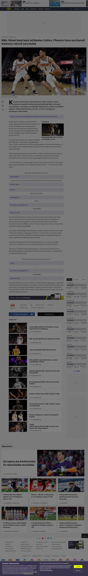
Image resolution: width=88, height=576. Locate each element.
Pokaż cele (78, 570)
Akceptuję (78, 566)
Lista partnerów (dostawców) (46, 570)
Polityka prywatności (28, 573)
